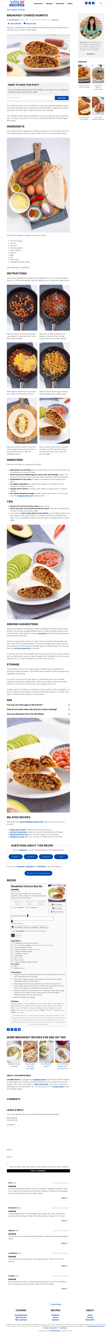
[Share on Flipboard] (19, 1029)
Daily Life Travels (41, 1084)
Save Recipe (18, 927)
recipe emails (58, 1087)
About (70, 3)
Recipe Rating (12, 1118)
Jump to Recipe (15, 23)
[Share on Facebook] (8, 1029)
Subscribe (60, 3)
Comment (11, 1125)
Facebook (21, 866)
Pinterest (41, 866)
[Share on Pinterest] (15, 1029)
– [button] (27, 915)
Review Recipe (58, 912)
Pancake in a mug (17, 837)
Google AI (31, 857)
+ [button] (11, 921)
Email (9, 1157)
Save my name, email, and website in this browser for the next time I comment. (39, 1167)
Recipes (49, 3)
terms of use (53, 1327)
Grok (61, 857)
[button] (43, 400)
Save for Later (30, 23)
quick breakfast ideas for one (31, 822)
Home (9, 9)
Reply (64, 1198)
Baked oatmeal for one (19, 834)
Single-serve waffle (18, 830)
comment (22, 850)
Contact (90, 1317)
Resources (38, 3)
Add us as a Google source (40, 873)
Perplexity (46, 857)
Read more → (91, 53)
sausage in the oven (25, 496)
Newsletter (90, 1320)
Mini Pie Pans (21, 1317)
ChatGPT (15, 857)
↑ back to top (55, 1304)
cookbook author (39, 1079)
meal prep (42, 633)
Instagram (30, 866)
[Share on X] (11, 1029)
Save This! (62, 98)
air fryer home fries (22, 648)
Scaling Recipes (21, 1315)
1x (13, 935)
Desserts (55, 1320)
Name (10, 1150)
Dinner (55, 1317)
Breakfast (21, 9)
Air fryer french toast (18, 832)
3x (19, 935)
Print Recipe (57, 904)
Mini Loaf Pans (21, 1320)
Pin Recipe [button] (58, 908)
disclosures (55, 19)
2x (16, 935)
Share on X (44, 927)
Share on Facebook (31, 927)
